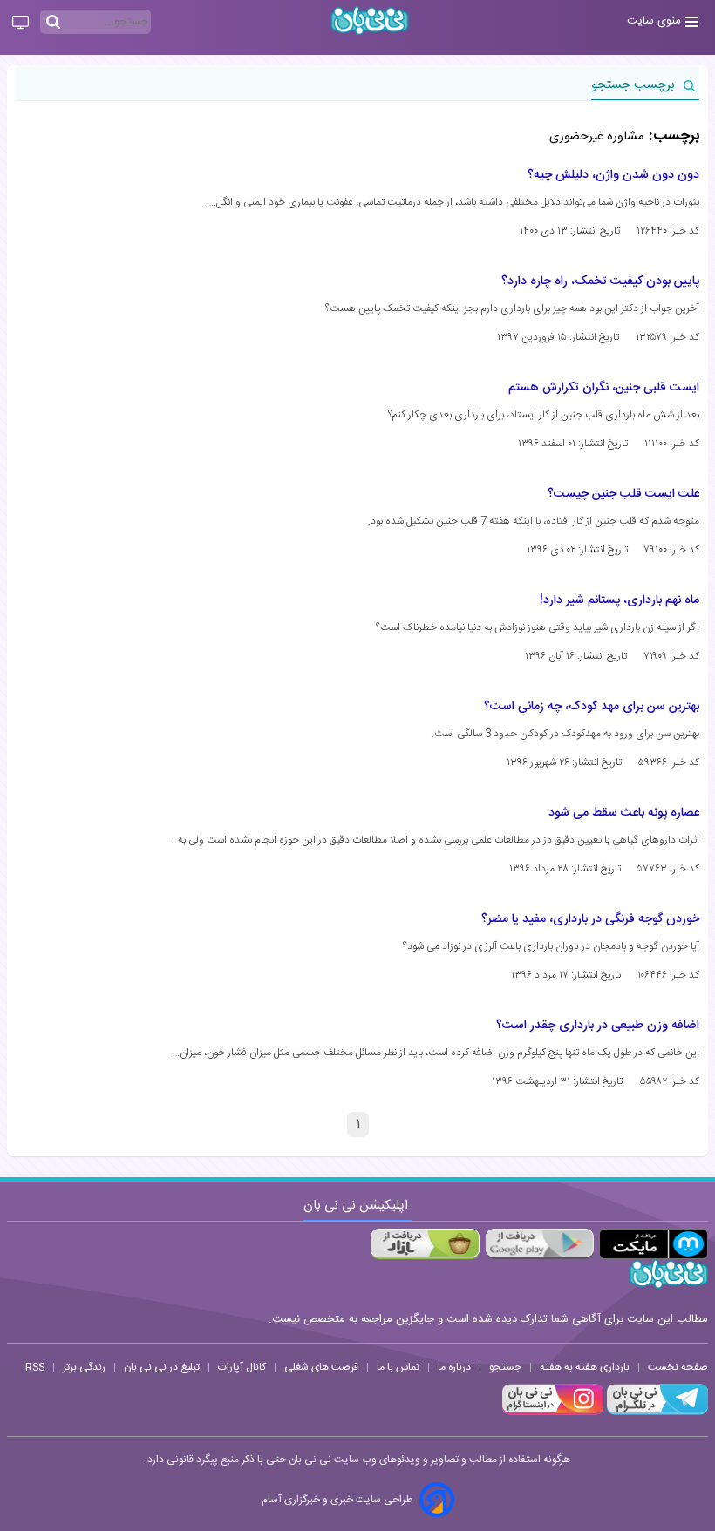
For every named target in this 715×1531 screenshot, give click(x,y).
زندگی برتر (84, 1367)
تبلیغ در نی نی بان (162, 1367)
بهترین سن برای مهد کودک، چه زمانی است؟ (591, 706)
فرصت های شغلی (321, 1367)
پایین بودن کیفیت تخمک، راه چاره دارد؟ (600, 281)
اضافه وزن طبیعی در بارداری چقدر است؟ (597, 1025)
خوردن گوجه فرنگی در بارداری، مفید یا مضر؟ (590, 919)
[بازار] (425, 1244)
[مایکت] (653, 1244)
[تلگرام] (655, 1412)
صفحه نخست (678, 1367)
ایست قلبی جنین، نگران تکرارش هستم (603, 387)
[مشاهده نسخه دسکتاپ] (20, 23)
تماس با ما (398, 1367)
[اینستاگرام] (552, 1412)
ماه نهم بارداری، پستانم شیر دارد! (619, 600)
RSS (34, 1367)
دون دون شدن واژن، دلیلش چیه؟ (613, 175)
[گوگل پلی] (539, 1244)
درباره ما (454, 1367)
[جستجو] (53, 23)
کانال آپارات (242, 1367)
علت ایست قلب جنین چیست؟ (623, 494)
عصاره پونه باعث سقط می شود (623, 813)
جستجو (505, 1367)
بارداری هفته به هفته (585, 1367)
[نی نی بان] (369, 20)
